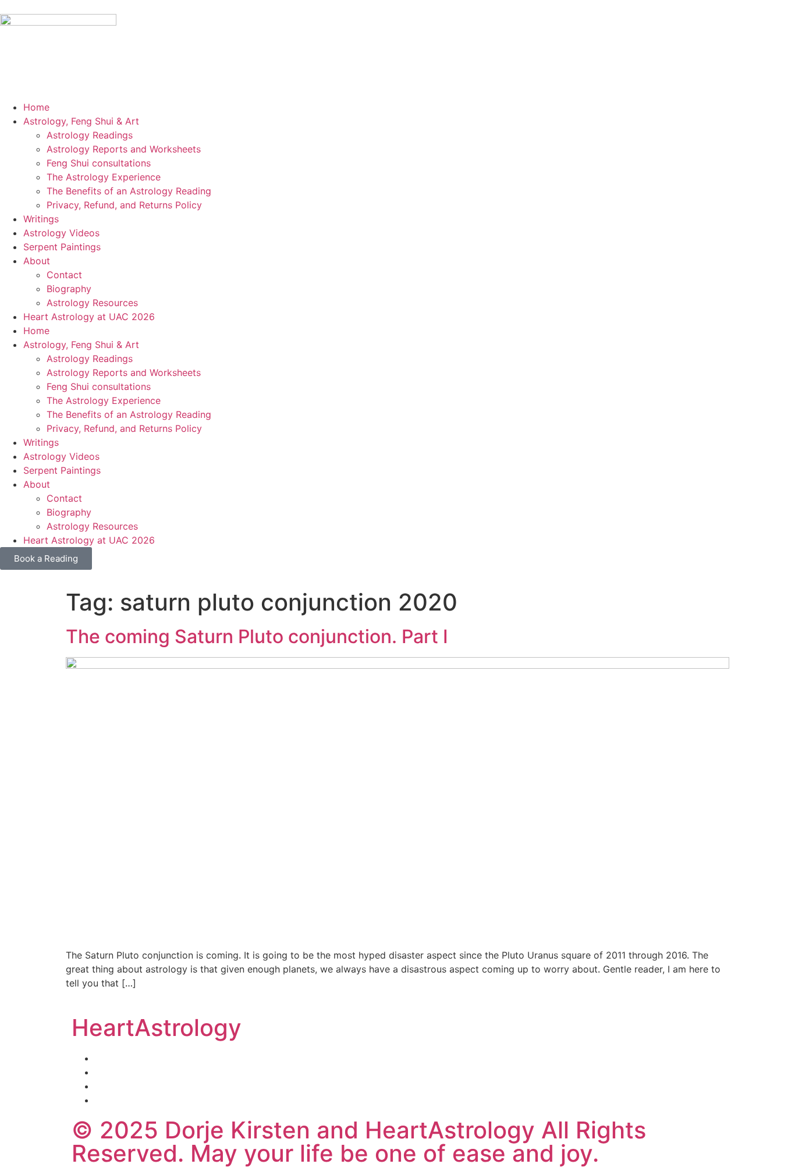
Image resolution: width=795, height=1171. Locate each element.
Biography (69, 288)
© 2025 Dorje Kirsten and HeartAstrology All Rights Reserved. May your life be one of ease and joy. (359, 1142)
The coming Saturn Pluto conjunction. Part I (257, 636)
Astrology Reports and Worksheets (124, 149)
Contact (64, 275)
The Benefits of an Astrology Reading (129, 191)
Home (36, 107)
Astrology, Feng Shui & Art (81, 121)
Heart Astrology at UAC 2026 (89, 316)
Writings (41, 219)
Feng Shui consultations (99, 163)
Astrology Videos (61, 233)
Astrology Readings (90, 135)
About (36, 261)
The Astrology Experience (104, 177)
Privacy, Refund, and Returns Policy (124, 205)
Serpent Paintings (62, 247)
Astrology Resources (92, 302)
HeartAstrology (157, 1027)
